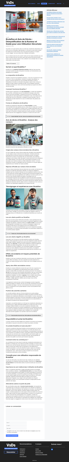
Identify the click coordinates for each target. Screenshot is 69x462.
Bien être (59, 3)
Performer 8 (22, 448)
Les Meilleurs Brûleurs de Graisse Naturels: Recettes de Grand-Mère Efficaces (54, 14)
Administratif (51, 3)
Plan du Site (38, 450)
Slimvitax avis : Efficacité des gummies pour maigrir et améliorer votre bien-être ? (56, 32)
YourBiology (22, 450)
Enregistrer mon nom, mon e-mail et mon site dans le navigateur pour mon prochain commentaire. (23, 431)
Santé (38, 3)
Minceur (44, 3)
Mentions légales (39, 452)
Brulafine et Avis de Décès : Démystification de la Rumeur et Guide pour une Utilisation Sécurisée (55, 27)
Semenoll (22, 454)
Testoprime (22, 452)
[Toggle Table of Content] (17, 63)
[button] (63, 3)
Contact (37, 448)
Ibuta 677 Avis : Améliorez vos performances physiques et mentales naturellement (55, 55)
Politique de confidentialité (41, 454)
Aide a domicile (31, 3)
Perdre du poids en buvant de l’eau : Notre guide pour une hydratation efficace (55, 46)
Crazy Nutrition (23, 456)
